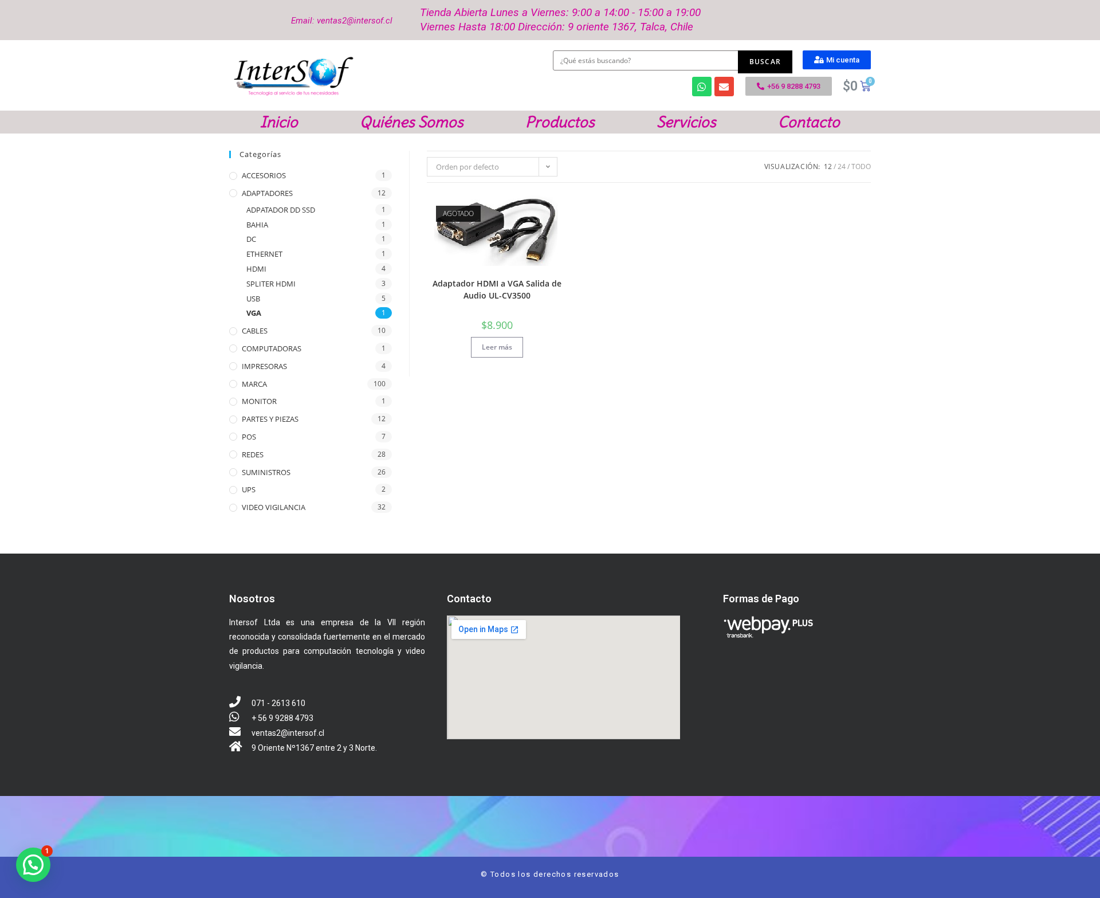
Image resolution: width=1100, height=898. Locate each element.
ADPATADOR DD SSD (280, 210)
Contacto (809, 122)
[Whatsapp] (702, 86)
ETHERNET (264, 254)
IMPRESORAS (264, 366)
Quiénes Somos (411, 122)
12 (828, 166)
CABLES (255, 331)
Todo (861, 166)
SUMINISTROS (266, 472)
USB (253, 298)
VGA (253, 313)
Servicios (686, 122)
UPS (249, 489)
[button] (837, 59)
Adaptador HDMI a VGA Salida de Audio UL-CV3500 (497, 289)
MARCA (254, 384)
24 (842, 166)
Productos (560, 122)
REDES (253, 454)
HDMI (256, 269)
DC (251, 239)
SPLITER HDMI (271, 284)
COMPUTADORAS (271, 348)
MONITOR (259, 401)
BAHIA (257, 224)
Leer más (497, 347)
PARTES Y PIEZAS (270, 419)
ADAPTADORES (267, 193)
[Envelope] (724, 86)
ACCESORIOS (264, 175)
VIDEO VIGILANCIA (273, 507)
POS (249, 437)
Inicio (279, 122)
